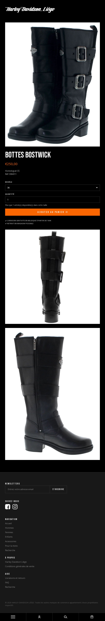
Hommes (9, 528)
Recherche (10, 550)
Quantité (9, 194)
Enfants (9, 537)
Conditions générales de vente (19, 566)
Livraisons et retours (15, 578)
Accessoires (10, 541)
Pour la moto (11, 546)
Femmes (9, 532)
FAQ (7, 582)
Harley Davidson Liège (16, 562)
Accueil (8, 523)
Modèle (8, 182)
